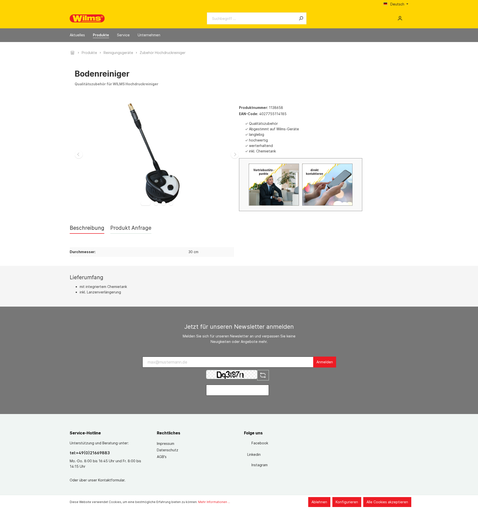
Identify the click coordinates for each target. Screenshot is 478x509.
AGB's (162, 457)
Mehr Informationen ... (214, 502)
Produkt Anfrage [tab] (130, 228)
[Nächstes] (235, 154)
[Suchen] (301, 18)
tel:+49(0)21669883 (90, 452)
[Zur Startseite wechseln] (87, 18)
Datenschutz (167, 450)
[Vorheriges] (79, 154)
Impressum (165, 443)
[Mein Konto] (400, 18)
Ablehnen (319, 502)
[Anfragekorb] (406, 16)
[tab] (87, 228)
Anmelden (324, 362)
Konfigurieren (347, 502)
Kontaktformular (111, 480)
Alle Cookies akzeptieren (387, 502)
